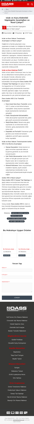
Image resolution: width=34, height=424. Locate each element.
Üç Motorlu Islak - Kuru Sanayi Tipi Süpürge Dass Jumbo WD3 (24, 249)
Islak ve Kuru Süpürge (10, 70)
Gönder (17, 298)
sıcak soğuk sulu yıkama (16, 221)
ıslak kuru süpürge (16, 216)
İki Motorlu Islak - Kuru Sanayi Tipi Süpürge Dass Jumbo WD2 (9, 249)
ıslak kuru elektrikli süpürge (20, 213)
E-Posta (4, 274)
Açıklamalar (5, 281)
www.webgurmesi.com (18, 420)
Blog (7, 9)
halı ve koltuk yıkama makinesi (17, 218)
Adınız (3, 267)
